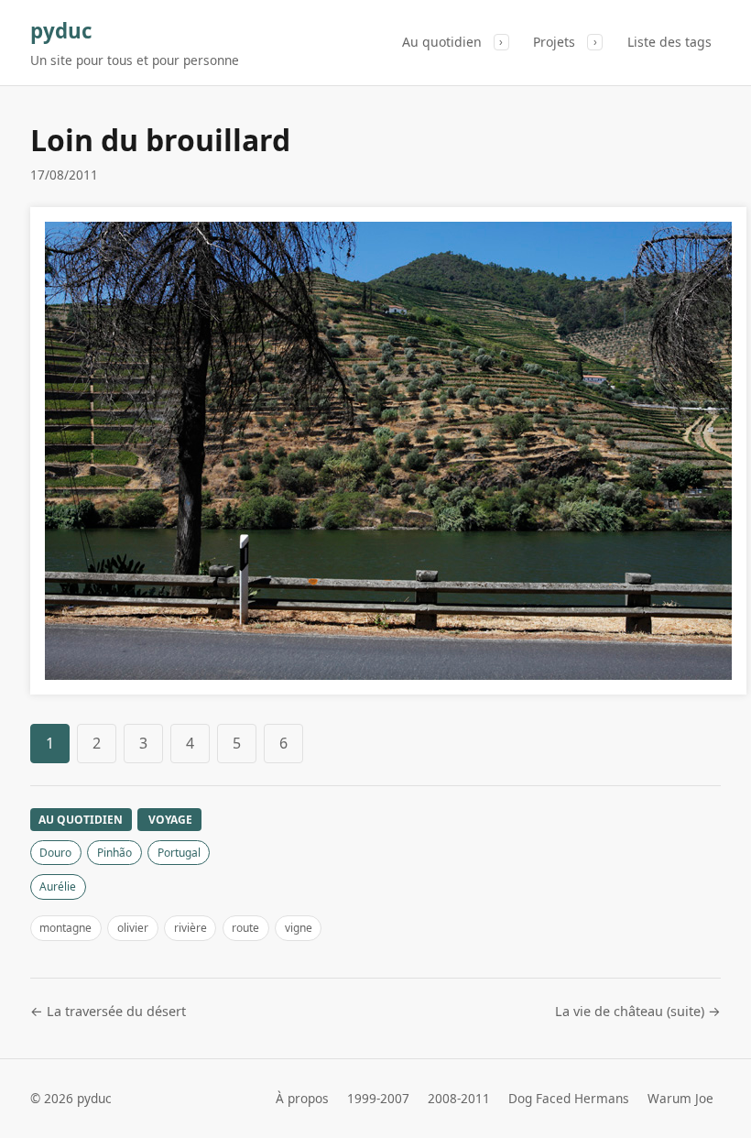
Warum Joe (680, 1098)
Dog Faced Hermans (568, 1098)
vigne (298, 928)
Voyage (170, 819)
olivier (132, 928)
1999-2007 (378, 1098)
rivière (190, 928)
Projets (554, 41)
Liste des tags (669, 41)
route (245, 928)
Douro (55, 852)
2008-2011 (459, 1098)
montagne (65, 928)
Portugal (179, 852)
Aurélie (57, 886)
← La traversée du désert (108, 1011)
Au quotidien (442, 41)
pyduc (61, 30)
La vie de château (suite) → (638, 1011)
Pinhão (114, 852)
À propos (302, 1098)
